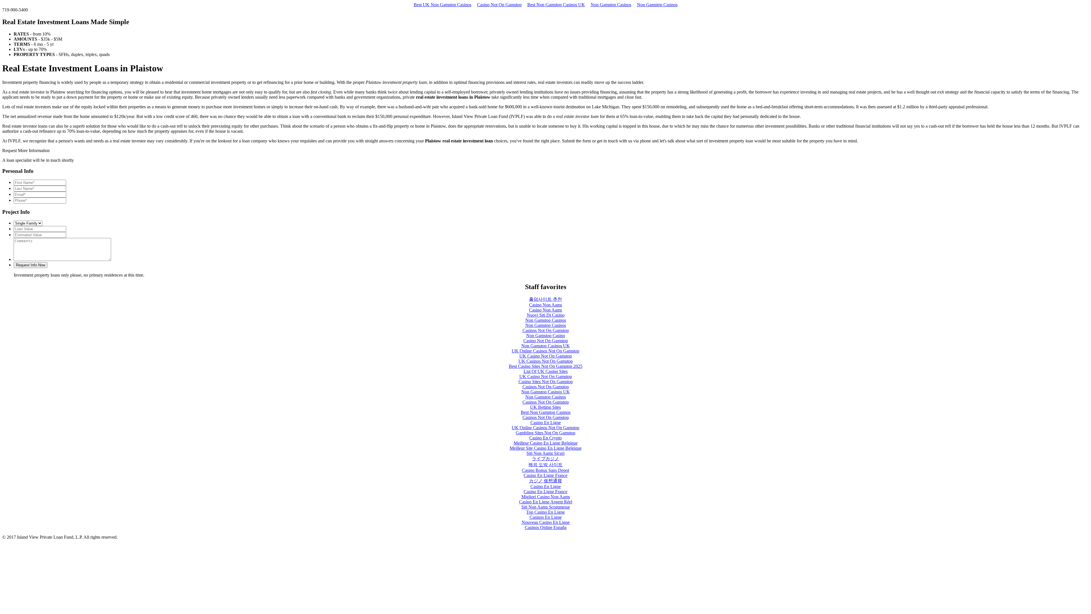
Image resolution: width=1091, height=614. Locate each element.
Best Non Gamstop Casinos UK (556, 4)
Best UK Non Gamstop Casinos (442, 4)
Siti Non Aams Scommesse (545, 507)
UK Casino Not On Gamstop (545, 356)
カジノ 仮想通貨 (545, 480)
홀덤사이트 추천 (545, 299)
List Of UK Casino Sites (546, 371)
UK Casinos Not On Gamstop (546, 361)
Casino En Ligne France (545, 475)
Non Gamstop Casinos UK (545, 345)
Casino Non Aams (545, 304)
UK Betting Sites (545, 407)
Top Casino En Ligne (545, 512)
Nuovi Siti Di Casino (546, 315)
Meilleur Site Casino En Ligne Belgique (546, 448)
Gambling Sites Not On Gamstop (545, 432)
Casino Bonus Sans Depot (545, 470)
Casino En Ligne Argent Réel (545, 501)
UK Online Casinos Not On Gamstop (545, 351)
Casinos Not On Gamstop (545, 330)
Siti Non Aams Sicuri (545, 453)
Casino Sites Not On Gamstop (546, 381)
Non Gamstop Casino (545, 335)
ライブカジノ (545, 458)
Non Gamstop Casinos (611, 4)
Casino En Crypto (545, 437)
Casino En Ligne (545, 422)
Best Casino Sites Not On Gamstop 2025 (545, 366)
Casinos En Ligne (546, 517)
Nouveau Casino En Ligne (546, 522)
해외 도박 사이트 (545, 464)
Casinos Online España (546, 527)
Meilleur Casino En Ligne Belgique (546, 443)
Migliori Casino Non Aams (545, 496)
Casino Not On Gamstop (499, 4)
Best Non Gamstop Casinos (546, 412)
